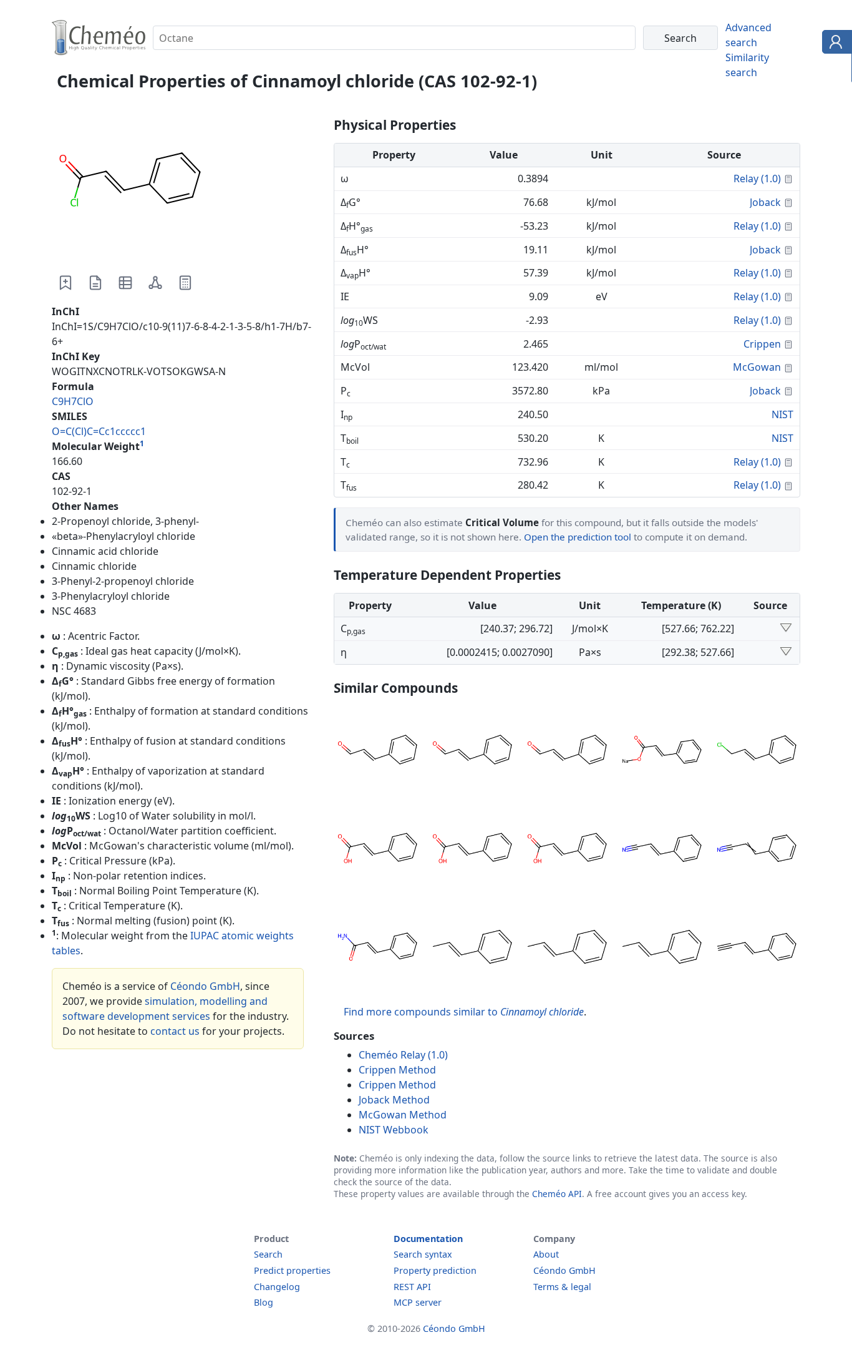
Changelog (277, 1287)
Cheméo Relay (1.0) (403, 1055)
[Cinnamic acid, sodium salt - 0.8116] (661, 751)
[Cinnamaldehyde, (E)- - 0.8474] (472, 751)
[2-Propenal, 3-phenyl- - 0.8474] (377, 751)
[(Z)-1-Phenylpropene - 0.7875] (567, 948)
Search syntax (423, 1254)
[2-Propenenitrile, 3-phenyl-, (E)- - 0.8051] (661, 850)
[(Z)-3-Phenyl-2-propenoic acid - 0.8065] (377, 850)
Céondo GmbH (205, 986)
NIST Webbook (393, 1130)
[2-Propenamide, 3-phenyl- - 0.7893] (377, 948)
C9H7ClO (73, 401)
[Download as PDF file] (95, 282)
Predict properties (292, 1270)
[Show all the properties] (785, 628)
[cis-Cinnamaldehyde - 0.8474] (567, 751)
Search (268, 1254)
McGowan (757, 367)
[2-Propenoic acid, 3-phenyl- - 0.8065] (567, 850)
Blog (263, 1302)
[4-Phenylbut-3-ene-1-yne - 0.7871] (756, 948)
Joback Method (394, 1100)
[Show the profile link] (834, 44)
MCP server (418, 1302)
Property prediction (435, 1270)
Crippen (762, 344)
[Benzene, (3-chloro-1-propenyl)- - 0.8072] (756, 751)
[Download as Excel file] (125, 282)
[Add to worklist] (65, 282)
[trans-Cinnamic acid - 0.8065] (472, 850)
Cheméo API (557, 1194)
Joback (765, 202)
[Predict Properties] (185, 282)
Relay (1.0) (757, 178)
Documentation (428, 1239)
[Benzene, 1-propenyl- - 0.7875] (472, 948)
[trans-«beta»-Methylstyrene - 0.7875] (661, 948)
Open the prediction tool (577, 537)
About (546, 1254)
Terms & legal (562, 1287)
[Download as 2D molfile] (155, 282)
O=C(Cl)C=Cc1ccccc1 (99, 431)
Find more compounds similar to (464, 1012)
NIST (782, 414)
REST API (412, 1287)
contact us (175, 1031)
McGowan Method (403, 1115)
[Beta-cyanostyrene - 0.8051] (756, 850)
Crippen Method (397, 1070)
